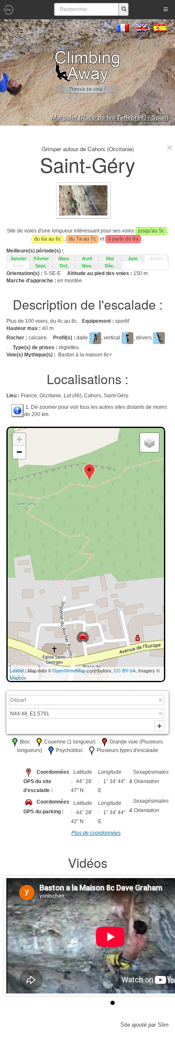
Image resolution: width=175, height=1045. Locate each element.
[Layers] (149, 442)
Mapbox (18, 677)
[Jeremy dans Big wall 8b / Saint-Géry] (83, 200)
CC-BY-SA (124, 670)
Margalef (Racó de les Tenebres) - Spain (110, 117)
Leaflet (17, 670)
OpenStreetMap (69, 670)
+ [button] (19, 439)
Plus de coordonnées (96, 833)
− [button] (19, 452)
